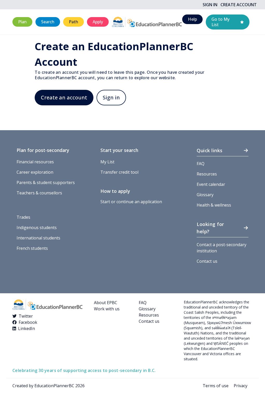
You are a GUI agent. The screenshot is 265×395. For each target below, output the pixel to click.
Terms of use (216, 386)
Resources (207, 174)
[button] (22, 22)
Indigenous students (37, 227)
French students (32, 248)
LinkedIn (26, 328)
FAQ (200, 163)
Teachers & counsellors (39, 193)
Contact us (207, 261)
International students (38, 238)
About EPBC (105, 302)
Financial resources (35, 162)
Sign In (210, 5)
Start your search (119, 150)
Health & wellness (214, 205)
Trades (23, 217)
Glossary (205, 195)
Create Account (238, 5)
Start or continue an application (131, 201)
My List (107, 162)
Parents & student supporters (46, 182)
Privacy (240, 386)
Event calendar (211, 184)
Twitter (26, 316)
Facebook (28, 322)
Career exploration (35, 172)
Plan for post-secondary (43, 150)
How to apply (115, 191)
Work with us (107, 309)
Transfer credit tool (119, 172)
